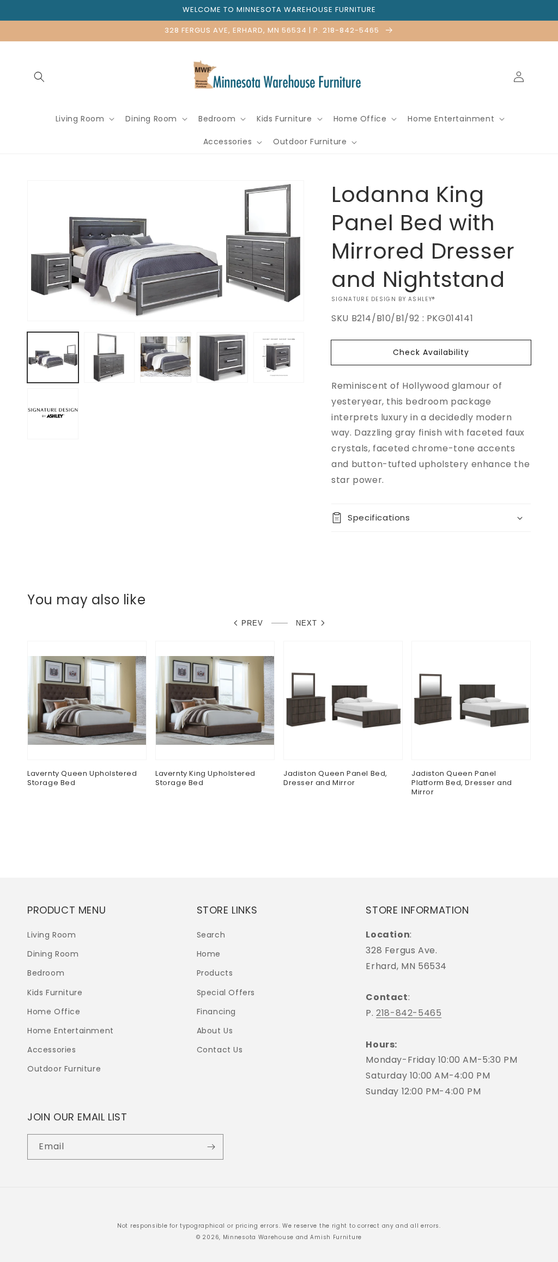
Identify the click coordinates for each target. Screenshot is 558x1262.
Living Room (51, 934)
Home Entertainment (70, 1030)
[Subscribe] (211, 1147)
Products (215, 972)
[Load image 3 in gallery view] (165, 357)
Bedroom (45, 972)
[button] (39, 77)
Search (211, 934)
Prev (252, 623)
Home (209, 953)
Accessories (51, 1049)
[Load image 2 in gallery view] (109, 357)
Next (306, 623)
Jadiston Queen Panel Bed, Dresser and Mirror (335, 778)
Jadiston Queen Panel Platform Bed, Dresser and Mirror (461, 783)
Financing (216, 1011)
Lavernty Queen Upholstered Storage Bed (82, 778)
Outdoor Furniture (64, 1068)
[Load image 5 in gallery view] (279, 357)
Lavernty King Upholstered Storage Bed (205, 778)
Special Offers (226, 992)
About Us (215, 1030)
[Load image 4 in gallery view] (222, 357)
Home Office (54, 1011)
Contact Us (220, 1049)
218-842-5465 (408, 1013)
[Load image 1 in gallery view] (52, 357)
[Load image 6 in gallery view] (52, 413)
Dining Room (53, 953)
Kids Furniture (54, 992)
